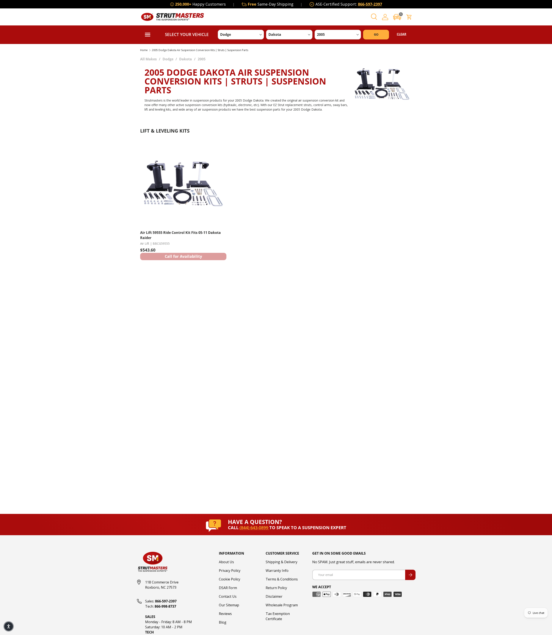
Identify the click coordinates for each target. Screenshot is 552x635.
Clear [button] (401, 34)
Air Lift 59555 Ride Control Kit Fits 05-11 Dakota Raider (180, 235)
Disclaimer (274, 596)
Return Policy (276, 587)
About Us (226, 562)
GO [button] (376, 34)
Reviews (225, 613)
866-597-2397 (370, 4)
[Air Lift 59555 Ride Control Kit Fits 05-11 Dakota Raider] (183, 183)
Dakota (185, 59)
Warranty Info (277, 570)
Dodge (168, 59)
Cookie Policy (229, 579)
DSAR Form (228, 587)
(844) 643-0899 (254, 527)
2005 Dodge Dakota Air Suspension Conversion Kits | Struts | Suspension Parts (200, 50)
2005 (201, 59)
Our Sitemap (229, 605)
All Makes (148, 59)
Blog (222, 622)
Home (144, 50)
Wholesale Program (282, 605)
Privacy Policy (229, 570)
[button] (397, 17)
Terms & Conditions (282, 579)
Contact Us (228, 596)
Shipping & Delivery (281, 562)
